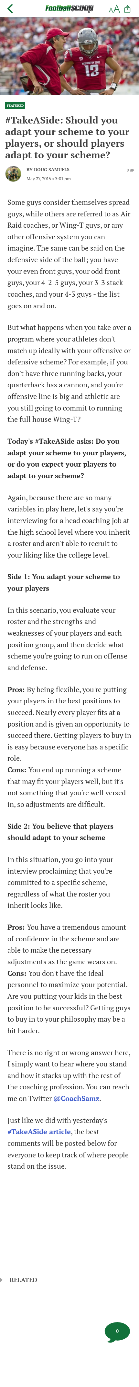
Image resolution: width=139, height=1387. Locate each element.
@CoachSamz (76, 1098)
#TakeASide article (39, 1131)
